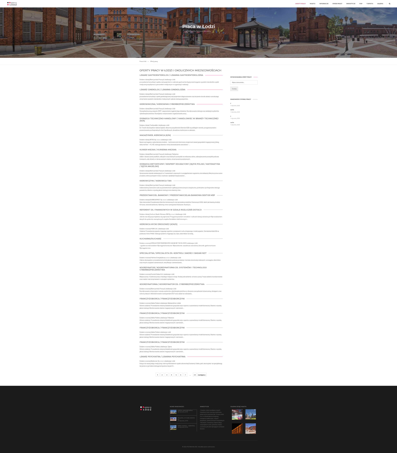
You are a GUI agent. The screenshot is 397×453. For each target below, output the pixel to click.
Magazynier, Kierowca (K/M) (155, 135)
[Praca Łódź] (12, 3)
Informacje (323, 3)
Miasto (312, 3)
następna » (202, 375)
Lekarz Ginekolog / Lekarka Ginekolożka (162, 89)
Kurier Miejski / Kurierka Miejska (158, 150)
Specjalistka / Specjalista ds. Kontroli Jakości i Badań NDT (173, 253)
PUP (360, 3)
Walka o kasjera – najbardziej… (187, 425)
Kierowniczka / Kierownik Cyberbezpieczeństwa (167, 104)
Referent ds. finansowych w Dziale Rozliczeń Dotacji (171, 210)
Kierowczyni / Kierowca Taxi (156, 181)
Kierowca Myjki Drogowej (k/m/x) (158, 224)
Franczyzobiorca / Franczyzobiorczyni (162, 299)
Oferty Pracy (300, 3)
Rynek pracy (337, 3)
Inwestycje (350, 3)
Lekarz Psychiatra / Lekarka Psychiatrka (162, 357)
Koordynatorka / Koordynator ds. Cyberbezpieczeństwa (172, 284)
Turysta (370, 3)
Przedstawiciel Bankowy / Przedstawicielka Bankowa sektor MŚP (177, 195)
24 (195, 375)
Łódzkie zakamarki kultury (185, 410)
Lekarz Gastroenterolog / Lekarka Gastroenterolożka (171, 75)
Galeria (380, 3)
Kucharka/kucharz (150, 239)
